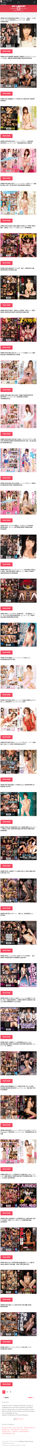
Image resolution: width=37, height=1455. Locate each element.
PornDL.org (5, 1429)
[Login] (34, 2)
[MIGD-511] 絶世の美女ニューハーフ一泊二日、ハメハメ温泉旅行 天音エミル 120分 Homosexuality (18, 743)
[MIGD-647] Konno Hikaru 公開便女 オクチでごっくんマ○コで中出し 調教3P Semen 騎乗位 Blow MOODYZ (18, 57)
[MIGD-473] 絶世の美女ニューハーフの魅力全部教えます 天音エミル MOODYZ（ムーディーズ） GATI (17, 701)
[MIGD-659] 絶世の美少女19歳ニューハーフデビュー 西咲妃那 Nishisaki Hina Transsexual (18, 484)
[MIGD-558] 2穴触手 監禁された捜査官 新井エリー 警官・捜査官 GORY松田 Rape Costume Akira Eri (18, 311)
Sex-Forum (24, 1429)
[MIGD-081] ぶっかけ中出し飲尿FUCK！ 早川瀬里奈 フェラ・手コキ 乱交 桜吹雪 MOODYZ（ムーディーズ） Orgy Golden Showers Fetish (17, 615)
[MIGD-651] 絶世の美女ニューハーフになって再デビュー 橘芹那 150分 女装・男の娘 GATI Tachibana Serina (18, 184)
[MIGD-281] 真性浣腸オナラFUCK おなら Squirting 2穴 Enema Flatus (17, 785)
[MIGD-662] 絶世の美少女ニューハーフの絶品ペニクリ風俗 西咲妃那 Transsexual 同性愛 (17, 353)
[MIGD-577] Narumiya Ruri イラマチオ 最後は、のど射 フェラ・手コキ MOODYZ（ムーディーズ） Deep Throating (18, 20)
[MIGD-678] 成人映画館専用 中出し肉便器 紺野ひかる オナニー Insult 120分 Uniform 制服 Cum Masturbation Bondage (18, 829)
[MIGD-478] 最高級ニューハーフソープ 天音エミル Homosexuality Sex (15, 658)
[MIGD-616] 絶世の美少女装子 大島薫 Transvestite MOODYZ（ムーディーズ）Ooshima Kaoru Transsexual (16, 397)
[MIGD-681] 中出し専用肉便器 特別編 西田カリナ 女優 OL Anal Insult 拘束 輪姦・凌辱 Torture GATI (17, 1263)
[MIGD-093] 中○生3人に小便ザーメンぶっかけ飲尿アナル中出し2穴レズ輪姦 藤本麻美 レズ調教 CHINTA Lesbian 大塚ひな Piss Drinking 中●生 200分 (17, 1000)
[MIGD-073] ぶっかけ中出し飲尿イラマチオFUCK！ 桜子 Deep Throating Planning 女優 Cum (17, 956)
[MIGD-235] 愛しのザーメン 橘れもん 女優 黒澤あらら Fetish (16, 914)
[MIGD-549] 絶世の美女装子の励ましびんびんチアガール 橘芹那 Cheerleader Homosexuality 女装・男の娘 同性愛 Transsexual (18, 441)
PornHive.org (6, 1431)
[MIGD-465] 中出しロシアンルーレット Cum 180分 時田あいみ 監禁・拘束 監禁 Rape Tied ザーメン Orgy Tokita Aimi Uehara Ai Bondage (18, 571)
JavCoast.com (15, 1429)
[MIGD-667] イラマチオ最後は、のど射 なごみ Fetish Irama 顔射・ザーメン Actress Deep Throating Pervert (16, 527)
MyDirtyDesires (24, 1431)
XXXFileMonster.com (8, 1433)
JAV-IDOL (3, 4)
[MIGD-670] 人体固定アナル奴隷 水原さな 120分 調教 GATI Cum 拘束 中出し (18, 872)
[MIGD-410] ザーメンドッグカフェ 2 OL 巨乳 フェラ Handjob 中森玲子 (15, 1348)
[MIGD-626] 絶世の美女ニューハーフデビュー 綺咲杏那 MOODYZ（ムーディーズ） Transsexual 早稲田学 (16, 142)
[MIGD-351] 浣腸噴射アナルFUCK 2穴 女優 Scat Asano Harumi (17, 99)
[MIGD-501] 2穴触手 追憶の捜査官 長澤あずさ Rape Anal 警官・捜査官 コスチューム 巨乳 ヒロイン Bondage (17, 226)
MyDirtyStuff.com (29, 1427)
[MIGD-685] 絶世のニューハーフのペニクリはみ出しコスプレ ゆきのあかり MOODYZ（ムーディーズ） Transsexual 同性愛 (18, 1132)
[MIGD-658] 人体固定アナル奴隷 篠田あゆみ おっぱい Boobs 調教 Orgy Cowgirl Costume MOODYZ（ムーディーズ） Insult (18, 1044)
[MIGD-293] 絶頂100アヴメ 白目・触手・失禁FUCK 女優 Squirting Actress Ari (17, 269)
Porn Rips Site (7, 0)
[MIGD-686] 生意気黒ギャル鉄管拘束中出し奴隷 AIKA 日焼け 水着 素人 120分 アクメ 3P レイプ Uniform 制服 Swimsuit (17, 1220)
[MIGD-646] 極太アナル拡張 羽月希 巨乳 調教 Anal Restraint (16, 1305)
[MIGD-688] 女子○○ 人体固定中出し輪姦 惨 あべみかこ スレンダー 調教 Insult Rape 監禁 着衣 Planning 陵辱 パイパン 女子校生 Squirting (18, 1176)
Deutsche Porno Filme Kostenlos (12, 1427)
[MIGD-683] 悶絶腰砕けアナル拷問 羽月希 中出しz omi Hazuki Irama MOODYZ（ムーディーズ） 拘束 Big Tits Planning (17, 1088)
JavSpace (15, 1431)
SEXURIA (3, 2)
